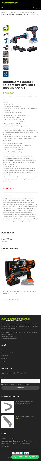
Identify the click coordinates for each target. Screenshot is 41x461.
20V (25, 210)
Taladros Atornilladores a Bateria (24, 208)
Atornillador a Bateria (17, 219)
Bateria (27, 219)
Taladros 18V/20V (8, 208)
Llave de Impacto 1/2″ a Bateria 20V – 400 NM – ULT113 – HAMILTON (20, 292)
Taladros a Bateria (28, 221)
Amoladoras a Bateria (18, 198)
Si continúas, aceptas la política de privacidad (16, 384)
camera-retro (18, 373)
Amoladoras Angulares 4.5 (11, 217)
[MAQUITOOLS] (11, 2)
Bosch (32, 219)
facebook (14, 373)
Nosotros (4, 358)
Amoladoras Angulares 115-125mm (20, 200)
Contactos (4, 356)
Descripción (7, 232)
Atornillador (6, 219)
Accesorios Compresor (12, 441)
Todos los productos (7, 353)
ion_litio (13, 221)
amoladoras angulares (24, 212)
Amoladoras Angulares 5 (28, 217)
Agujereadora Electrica (24, 443)
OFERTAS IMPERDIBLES (30, 206)
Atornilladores (12, 12)
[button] (25, 457)
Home (3, 12)
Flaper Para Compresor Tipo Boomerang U (24, 403)
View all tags (5, 446)
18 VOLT (12, 210)
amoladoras (31, 210)
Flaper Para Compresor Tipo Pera (25, 417)
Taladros (19, 221)
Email (3, 378)
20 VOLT (20, 210)
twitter (21, 373)
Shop (3, 361)
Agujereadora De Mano (8, 443)
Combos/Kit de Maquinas (19, 204)
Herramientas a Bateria (16, 206)
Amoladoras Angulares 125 (28, 215)
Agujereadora (29, 441)
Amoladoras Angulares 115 (11, 215)
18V (16, 210)
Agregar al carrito (11, 299)
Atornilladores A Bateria (27, 12)
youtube (25, 373)
